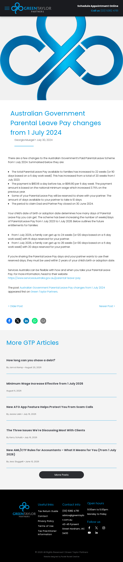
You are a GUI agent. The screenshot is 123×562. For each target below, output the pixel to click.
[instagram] (104, 528)
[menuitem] (49, 511)
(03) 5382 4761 (109, 10)
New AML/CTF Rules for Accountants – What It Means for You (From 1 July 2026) (61, 452)
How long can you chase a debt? (30, 360)
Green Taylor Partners (44, 291)
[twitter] (96, 528)
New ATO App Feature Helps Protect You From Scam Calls (49, 407)
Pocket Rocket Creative (70, 556)
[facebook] (89, 528)
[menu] (7, 8)
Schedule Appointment (93, 6)
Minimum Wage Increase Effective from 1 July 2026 (44, 384)
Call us (95, 10)
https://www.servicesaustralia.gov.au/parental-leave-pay (44, 278)
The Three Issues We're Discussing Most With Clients (45, 430)
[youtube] (89, 533)
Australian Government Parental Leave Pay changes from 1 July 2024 (62, 287)
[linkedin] (96, 533)
